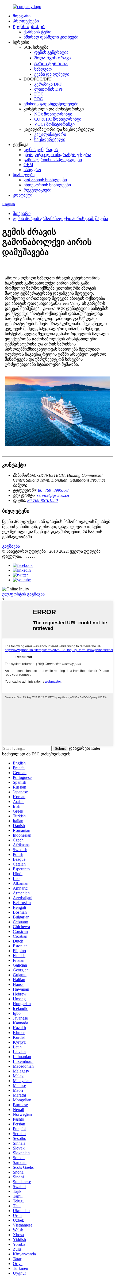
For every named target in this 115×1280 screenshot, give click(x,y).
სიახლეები (23, 174)
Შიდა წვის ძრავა (52, 58)
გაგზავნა (11, 546)
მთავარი (21, 16)
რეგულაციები (37, 190)
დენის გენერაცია (51, 52)
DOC (39, 94)
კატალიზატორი (50, 134)
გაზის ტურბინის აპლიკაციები (53, 159)
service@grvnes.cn (53, 495)
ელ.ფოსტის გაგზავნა (23, 594)
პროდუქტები (26, 21)
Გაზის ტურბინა (51, 63)
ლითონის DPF (48, 89)
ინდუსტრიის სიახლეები (47, 185)
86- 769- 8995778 (53, 490)
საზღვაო (43, 69)
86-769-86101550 (42, 500)
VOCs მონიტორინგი (54, 124)
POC (38, 99)
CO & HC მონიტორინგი (57, 119)
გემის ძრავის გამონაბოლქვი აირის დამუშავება (60, 218)
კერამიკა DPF (48, 84)
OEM (28, 164)
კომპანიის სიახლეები (45, 180)
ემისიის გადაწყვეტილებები (51, 104)
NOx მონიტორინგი (53, 114)
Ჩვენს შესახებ (29, 26)
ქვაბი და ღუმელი (51, 74)
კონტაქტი (22, 195)
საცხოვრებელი (49, 139)
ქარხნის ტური (37, 32)
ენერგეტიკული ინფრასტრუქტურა (57, 154)
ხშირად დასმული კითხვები (51, 37)
